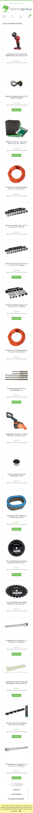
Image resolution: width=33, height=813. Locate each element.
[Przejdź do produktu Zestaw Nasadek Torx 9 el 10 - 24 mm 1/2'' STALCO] (16, 214)
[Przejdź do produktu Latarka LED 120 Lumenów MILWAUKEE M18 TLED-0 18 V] (16, 41)
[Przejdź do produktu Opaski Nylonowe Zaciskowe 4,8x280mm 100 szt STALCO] (16, 671)
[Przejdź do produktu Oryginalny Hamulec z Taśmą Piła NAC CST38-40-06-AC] (16, 421)
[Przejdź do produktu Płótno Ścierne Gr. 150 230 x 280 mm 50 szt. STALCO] (16, 129)
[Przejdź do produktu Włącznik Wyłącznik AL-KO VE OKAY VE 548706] (16, 83)
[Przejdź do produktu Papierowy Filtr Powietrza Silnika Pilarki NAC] (16, 503)
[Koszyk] (29, 17)
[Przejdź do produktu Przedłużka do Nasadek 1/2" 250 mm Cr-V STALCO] (16, 630)
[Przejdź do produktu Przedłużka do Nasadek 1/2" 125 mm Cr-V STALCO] (16, 753)
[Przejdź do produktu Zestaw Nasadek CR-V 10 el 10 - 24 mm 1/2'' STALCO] (16, 253)
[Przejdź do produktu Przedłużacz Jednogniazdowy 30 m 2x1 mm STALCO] (16, 174)
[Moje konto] (20, 17)
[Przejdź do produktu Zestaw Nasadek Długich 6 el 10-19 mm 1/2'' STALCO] (16, 294)
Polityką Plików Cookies (12, 807)
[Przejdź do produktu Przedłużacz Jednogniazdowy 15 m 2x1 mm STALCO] (16, 337)
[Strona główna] (16, 8)
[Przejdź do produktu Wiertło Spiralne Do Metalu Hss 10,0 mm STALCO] (16, 712)
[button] (4, 17)
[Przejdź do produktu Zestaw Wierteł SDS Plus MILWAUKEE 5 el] (16, 377)
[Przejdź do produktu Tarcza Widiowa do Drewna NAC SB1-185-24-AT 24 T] (16, 591)
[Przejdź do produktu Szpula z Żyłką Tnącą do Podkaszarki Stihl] (16, 462)
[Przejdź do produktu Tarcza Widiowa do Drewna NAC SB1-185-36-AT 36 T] (16, 548)
